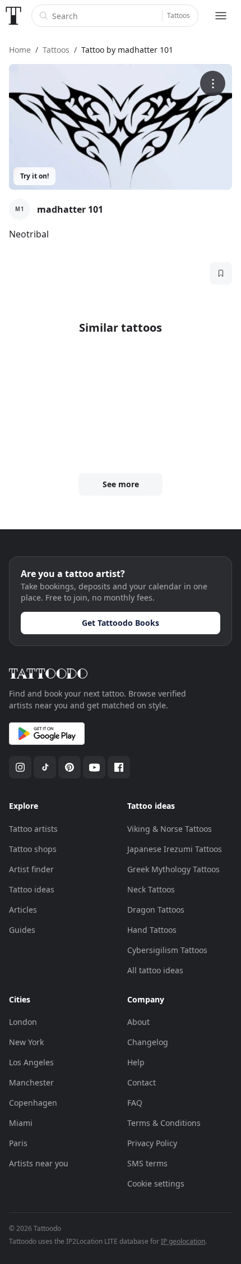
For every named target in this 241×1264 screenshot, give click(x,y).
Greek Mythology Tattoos (173, 869)
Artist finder (31, 869)
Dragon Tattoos (155, 909)
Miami (21, 1123)
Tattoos (178, 15)
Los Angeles (31, 1062)
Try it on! (34, 176)
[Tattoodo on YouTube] (94, 767)
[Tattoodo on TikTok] (45, 767)
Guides (22, 929)
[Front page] (13, 15)
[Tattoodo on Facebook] (119, 767)
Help (136, 1062)
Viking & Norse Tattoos (169, 828)
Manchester (31, 1082)
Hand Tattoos (152, 929)
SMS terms (147, 1163)
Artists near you (38, 1163)
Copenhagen (33, 1102)
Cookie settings (155, 1183)
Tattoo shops (33, 849)
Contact (141, 1082)
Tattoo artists (33, 828)
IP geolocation (183, 1241)
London (23, 1021)
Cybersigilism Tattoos (167, 950)
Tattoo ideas (31, 889)
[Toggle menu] (221, 15)
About (138, 1021)
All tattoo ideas (155, 970)
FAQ (134, 1102)
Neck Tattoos (151, 889)
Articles (23, 909)
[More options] (212, 83)
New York (26, 1042)
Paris (18, 1143)
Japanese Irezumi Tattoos (174, 849)
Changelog (147, 1042)
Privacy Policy (152, 1143)
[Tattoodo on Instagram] (20, 767)
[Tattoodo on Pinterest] (69, 767)
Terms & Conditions (164, 1123)
